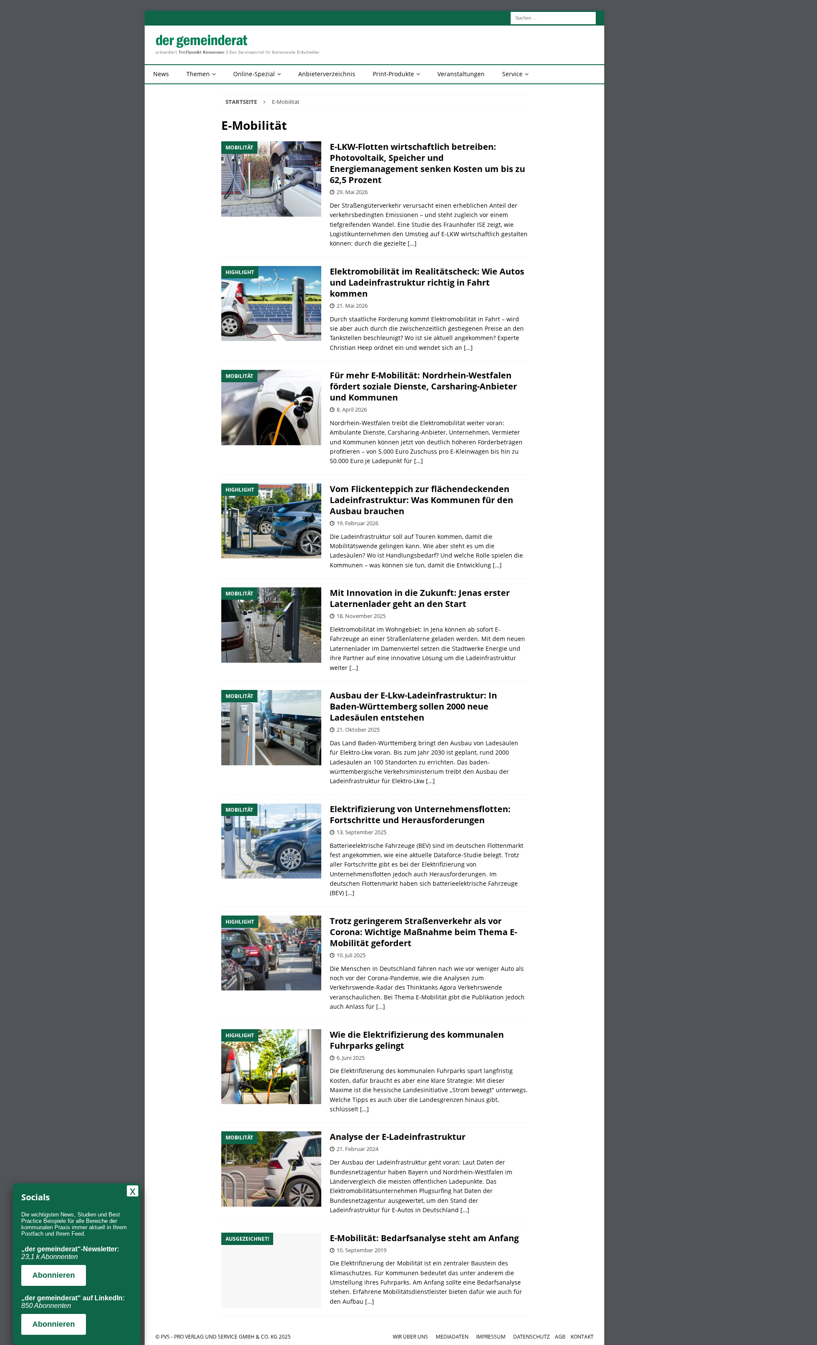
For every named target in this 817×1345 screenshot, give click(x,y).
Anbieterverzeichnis (326, 74)
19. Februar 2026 (357, 523)
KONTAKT (582, 1336)
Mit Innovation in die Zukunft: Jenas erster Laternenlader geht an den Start (420, 598)
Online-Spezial (254, 74)
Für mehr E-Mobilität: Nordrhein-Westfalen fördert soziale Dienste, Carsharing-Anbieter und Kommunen (423, 386)
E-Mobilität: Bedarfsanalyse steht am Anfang (424, 1238)
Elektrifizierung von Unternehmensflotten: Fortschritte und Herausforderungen (420, 814)
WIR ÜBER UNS (410, 1336)
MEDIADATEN (452, 1336)
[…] (412, 243)
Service (512, 74)
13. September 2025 (361, 832)
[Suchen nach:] (553, 17)
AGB (560, 1336)
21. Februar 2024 (357, 1149)
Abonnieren (53, 1275)
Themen (198, 74)
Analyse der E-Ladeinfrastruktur (398, 1136)
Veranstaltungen (461, 74)
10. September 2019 (361, 1250)
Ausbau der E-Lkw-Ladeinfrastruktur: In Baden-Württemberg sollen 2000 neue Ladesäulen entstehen (413, 706)
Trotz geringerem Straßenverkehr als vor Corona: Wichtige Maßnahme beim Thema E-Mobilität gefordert (423, 932)
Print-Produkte (393, 74)
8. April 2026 (352, 409)
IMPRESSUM (491, 1336)
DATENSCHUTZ (531, 1336)
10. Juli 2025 (351, 955)
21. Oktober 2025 (358, 729)
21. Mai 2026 (352, 305)
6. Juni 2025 (351, 1058)
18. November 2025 (361, 616)
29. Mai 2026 (352, 192)
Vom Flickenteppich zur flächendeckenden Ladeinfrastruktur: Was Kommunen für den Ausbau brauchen (421, 500)
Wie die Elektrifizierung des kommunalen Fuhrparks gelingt (417, 1040)
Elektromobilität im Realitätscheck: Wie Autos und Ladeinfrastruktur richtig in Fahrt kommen (427, 282)
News (161, 74)
